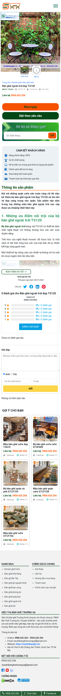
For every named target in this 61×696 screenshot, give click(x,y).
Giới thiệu (39, 569)
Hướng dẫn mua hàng (45, 578)
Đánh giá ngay (30, 326)
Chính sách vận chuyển (45, 587)
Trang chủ (6, 82)
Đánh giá (33, 89)
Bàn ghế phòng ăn (12, 592)
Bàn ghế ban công (12, 587)
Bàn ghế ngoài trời (12, 601)
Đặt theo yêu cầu (30, 116)
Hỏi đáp (45, 89)
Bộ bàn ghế (16, 82)
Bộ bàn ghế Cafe (12, 569)
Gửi (52, 135)
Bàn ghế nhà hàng (12, 574)
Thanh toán (40, 583)
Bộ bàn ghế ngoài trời (13, 226)
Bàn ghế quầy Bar (12, 597)
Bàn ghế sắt (9, 606)
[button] (16, 271)
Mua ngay (30, 107)
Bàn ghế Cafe (28, 82)
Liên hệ (38, 574)
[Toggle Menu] (55, 5)
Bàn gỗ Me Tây (11, 578)
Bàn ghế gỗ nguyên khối (15, 583)
